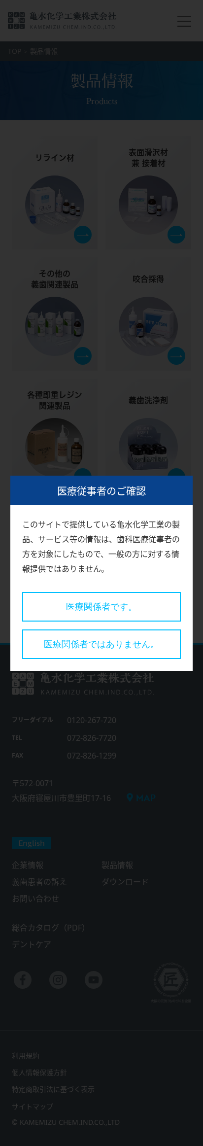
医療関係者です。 (101, 607)
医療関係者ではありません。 (101, 644)
